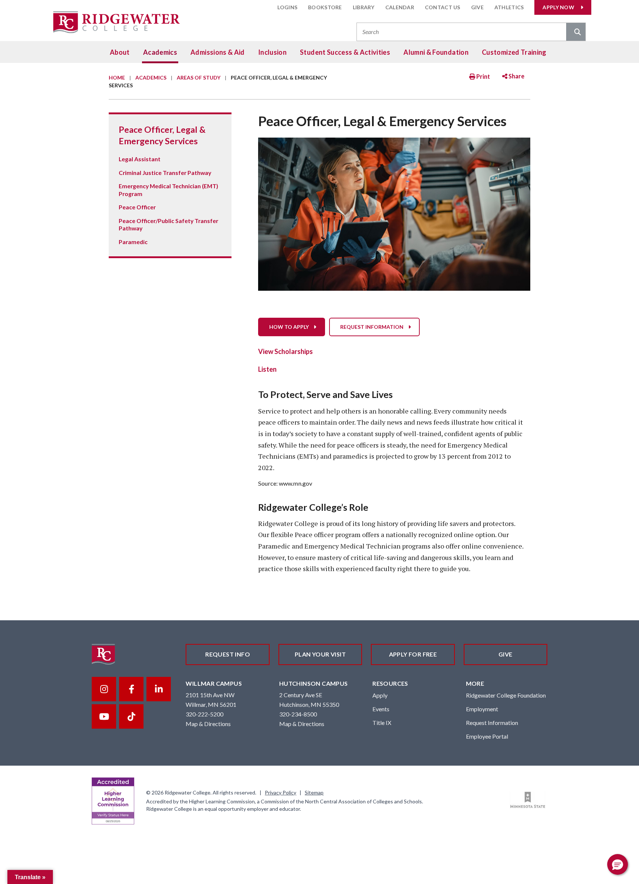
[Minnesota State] (527, 800)
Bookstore (325, 7)
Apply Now (558, 7)
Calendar (399, 7)
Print (482, 76)
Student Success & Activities (345, 52)
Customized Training (514, 52)
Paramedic (133, 241)
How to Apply (289, 327)
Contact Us (442, 7)
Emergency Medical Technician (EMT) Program (168, 189)
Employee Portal (487, 736)
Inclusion (272, 52)
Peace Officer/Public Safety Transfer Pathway (168, 224)
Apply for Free (413, 654)
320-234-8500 (298, 714)
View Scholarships (285, 351)
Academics (160, 52)
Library (364, 7)
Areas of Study (198, 77)
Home (117, 77)
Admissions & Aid (217, 52)
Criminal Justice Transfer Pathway (165, 172)
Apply (380, 695)
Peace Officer (137, 206)
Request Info (227, 654)
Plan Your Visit (320, 654)
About (120, 52)
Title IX (381, 722)
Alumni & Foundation (436, 52)
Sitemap (314, 792)
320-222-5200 (204, 714)
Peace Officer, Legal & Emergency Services (162, 135)
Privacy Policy (280, 792)
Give (477, 7)
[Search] (575, 32)
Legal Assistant (139, 158)
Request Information (371, 327)
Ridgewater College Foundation (506, 695)
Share (515, 76)
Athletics (509, 7)
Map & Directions (208, 723)
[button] (617, 864)
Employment (482, 708)
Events (380, 708)
